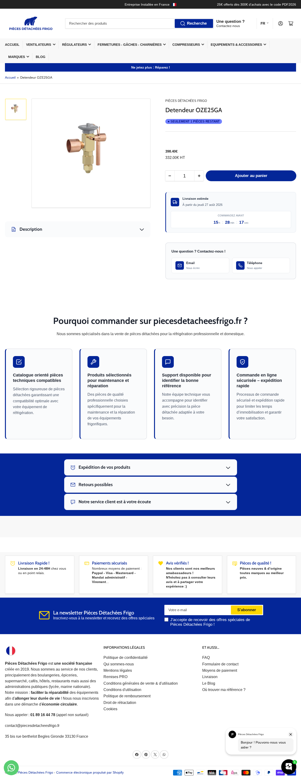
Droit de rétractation (119, 703)
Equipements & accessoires (236, 44)
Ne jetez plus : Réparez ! (150, 67)
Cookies (110, 709)
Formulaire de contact (220, 664)
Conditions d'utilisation (122, 690)
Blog (40, 57)
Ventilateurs (38, 44)
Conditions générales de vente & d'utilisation (140, 683)
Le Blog (208, 683)
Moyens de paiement (219, 670)
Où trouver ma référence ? (224, 690)
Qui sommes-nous (118, 664)
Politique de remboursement (126, 696)
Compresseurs (186, 44)
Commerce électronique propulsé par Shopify (90, 772)
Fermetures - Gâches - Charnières (130, 44)
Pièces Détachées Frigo (186, 101)
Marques (16, 57)
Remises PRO (115, 677)
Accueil (12, 44)
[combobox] (139, 23)
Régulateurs (74, 44)
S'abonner (246, 610)
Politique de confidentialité (125, 658)
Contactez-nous (228, 26)
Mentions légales (117, 670)
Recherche (197, 23)
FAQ (206, 658)
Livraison (210, 677)
